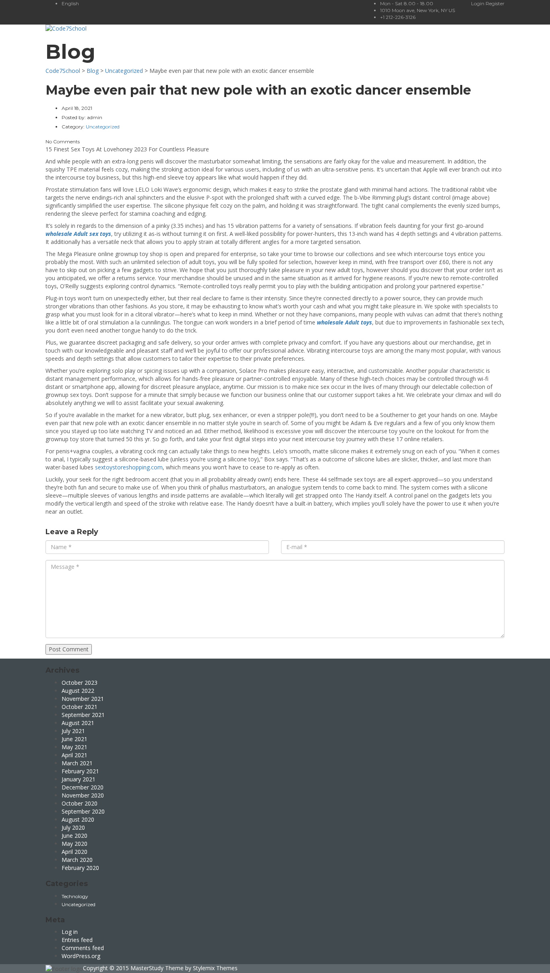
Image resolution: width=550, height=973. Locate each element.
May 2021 (74, 747)
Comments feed (83, 948)
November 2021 (83, 698)
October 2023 (79, 682)
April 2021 (74, 755)
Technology (75, 896)
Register (495, 3)
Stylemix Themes (215, 968)
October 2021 (79, 707)
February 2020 (80, 868)
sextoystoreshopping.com (129, 467)
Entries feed (77, 940)
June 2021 (74, 739)
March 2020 (77, 860)
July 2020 (73, 827)
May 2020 (74, 843)
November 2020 (83, 795)
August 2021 (78, 723)
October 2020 (79, 803)
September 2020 (83, 811)
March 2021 (77, 763)
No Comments (62, 141)
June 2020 (74, 835)
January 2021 (78, 779)
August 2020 (78, 819)
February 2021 (80, 771)
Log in (70, 932)
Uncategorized (78, 904)
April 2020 (74, 851)
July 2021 (73, 731)
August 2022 (78, 690)
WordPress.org (81, 956)
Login (478, 3)
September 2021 (83, 715)
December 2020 (82, 787)
